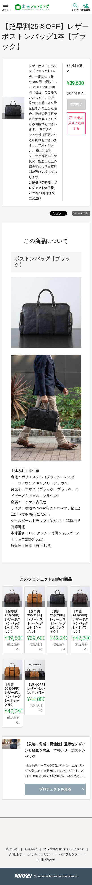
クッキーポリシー (40, 854)
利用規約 (12, 849)
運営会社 (31, 849)
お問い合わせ (46, 859)
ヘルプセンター (70, 854)
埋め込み (83, 213)
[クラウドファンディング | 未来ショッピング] (32, 7)
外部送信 (15, 854)
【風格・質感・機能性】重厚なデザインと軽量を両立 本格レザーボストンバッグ (55, 750)
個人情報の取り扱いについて (64, 849)
